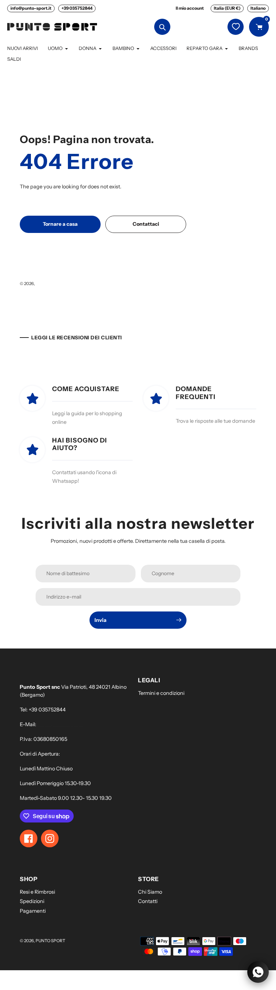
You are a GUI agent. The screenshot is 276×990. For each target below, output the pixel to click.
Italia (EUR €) (227, 8)
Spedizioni (32, 901)
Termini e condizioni (161, 693)
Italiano (258, 8)
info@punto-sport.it (30, 8)
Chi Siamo (150, 892)
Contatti (147, 901)
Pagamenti (33, 911)
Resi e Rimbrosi (37, 892)
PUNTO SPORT (50, 283)
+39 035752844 (76, 8)
